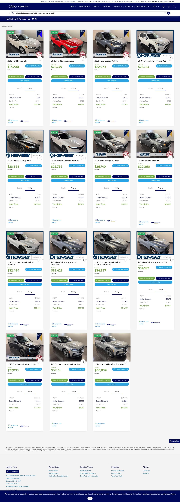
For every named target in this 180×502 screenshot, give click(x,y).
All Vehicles (54, 467)
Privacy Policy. (170, 494)
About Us (146, 473)
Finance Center (116, 473)
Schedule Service (85, 470)
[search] (175, 7)
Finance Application (117, 470)
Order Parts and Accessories (89, 476)
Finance (115, 467)
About (146, 467)
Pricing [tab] (30, 88)
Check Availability (24, 80)
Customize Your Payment (15, 76)
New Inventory (53, 470)
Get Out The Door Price (35, 66)
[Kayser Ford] (22, 6)
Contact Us (13, 471)
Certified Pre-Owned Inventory (58, 476)
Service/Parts (86, 467)
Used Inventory (53, 473)
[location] (112, 1)
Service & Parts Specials (88, 473)
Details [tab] (19, 88)
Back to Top (174, 441)
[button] (39, 58)
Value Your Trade (35, 76)
